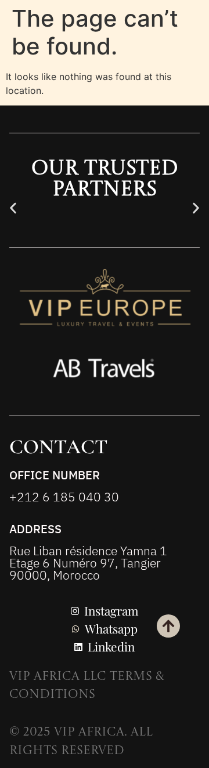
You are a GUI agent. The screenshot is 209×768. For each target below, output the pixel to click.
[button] (13, 208)
